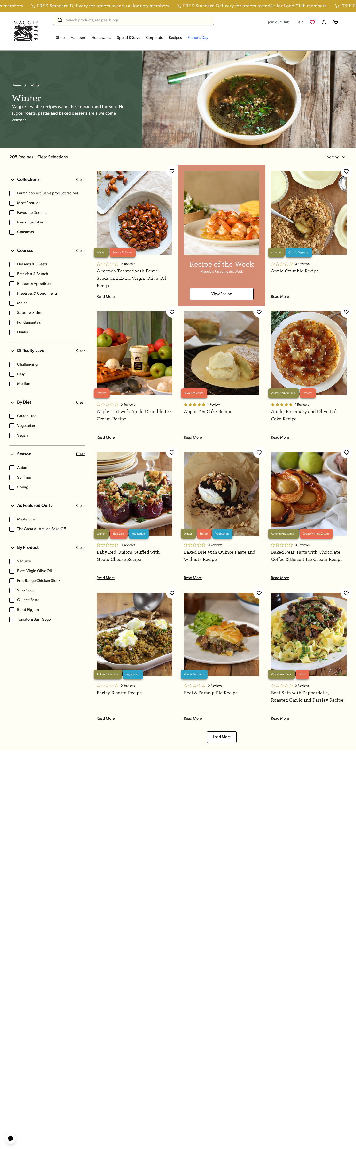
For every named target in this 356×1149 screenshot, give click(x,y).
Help (300, 22)
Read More (106, 297)
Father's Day (198, 38)
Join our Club (279, 22)
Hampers (78, 38)
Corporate (154, 38)
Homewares (101, 38)
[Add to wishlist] (172, 171)
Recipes (175, 38)
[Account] (324, 22)
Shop (60, 38)
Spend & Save (128, 38)
